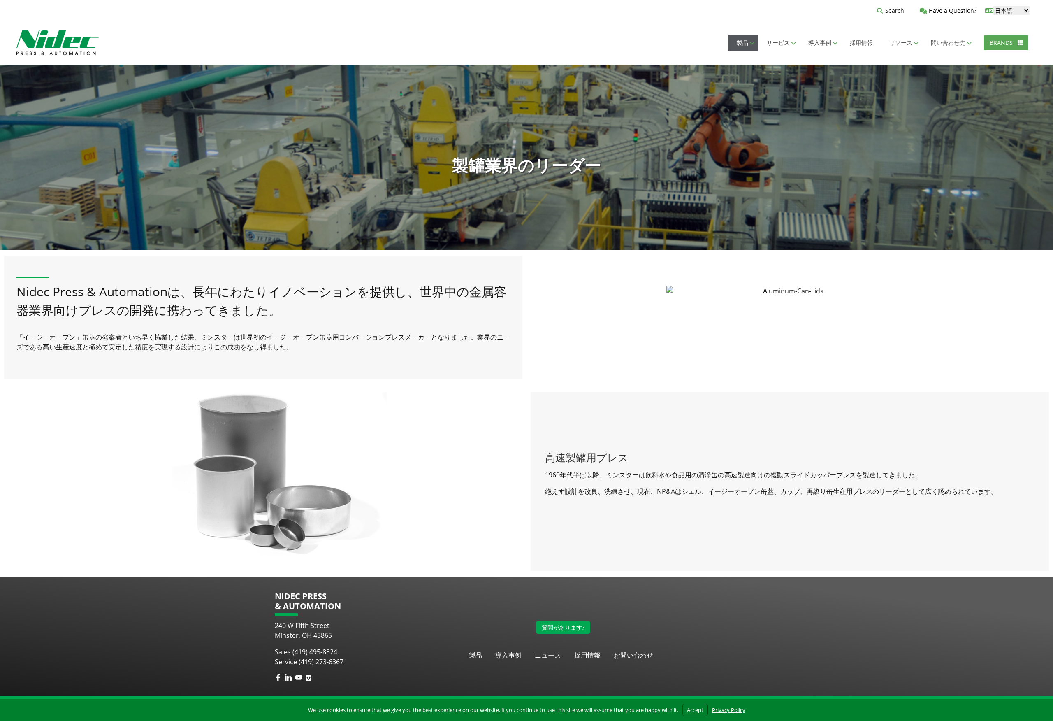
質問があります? (563, 627)
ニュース (548, 655)
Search (894, 10)
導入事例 (508, 655)
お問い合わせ (633, 655)
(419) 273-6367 (321, 661)
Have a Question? (951, 10)
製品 (475, 655)
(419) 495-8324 (314, 651)
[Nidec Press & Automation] (57, 42)
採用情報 (587, 655)
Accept (695, 710)
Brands (1002, 43)
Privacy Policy (728, 710)
